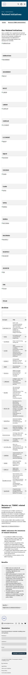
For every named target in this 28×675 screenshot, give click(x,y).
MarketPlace (7, 421)
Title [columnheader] (14, 319)
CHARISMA (6, 455)
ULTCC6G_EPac (7, 447)
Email (3, 647)
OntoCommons (6, 435)
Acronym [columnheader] (4, 319)
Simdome (6, 373)
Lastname (4, 641)
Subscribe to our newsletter (19, 653)
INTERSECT (6, 361)
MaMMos (5, 219)
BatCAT (5, 88)
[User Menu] (21, 4)
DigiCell (5, 153)
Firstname (4, 635)
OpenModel (6, 491)
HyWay (5, 202)
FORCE (5, 336)
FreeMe (5, 186)
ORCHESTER (6, 268)
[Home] (4, 4)
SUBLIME (5, 463)
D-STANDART (6, 137)
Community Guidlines (6, 672)
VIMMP (5, 367)
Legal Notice (4, 666)
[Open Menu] (24, 4)
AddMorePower (7, 55)
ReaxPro (5, 428)
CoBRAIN (5, 104)
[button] (2, 327)
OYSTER (5, 350)
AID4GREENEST (7, 72)
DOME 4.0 (6, 469)
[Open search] (18, 4)
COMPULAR (6, 121)
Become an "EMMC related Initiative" (17, 22)
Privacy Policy (4, 670)
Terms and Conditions (6, 668)
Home (3, 11)
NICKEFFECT (6, 252)
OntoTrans (6, 440)
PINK (4, 284)
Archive (4, 22)
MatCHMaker (6, 235)
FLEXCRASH (6, 170)
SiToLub (5, 301)
